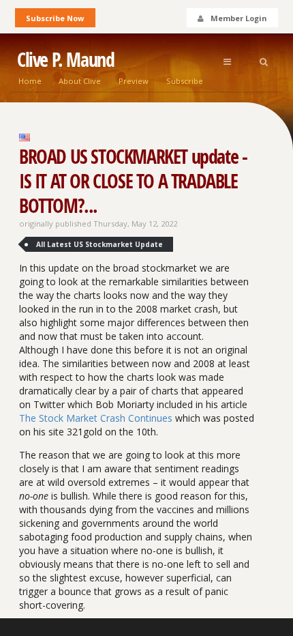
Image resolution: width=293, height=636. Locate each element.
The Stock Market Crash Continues (95, 417)
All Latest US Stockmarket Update (99, 244)
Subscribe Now (55, 18)
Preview (134, 81)
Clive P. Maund (65, 59)
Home (30, 81)
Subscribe (184, 81)
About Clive (80, 81)
